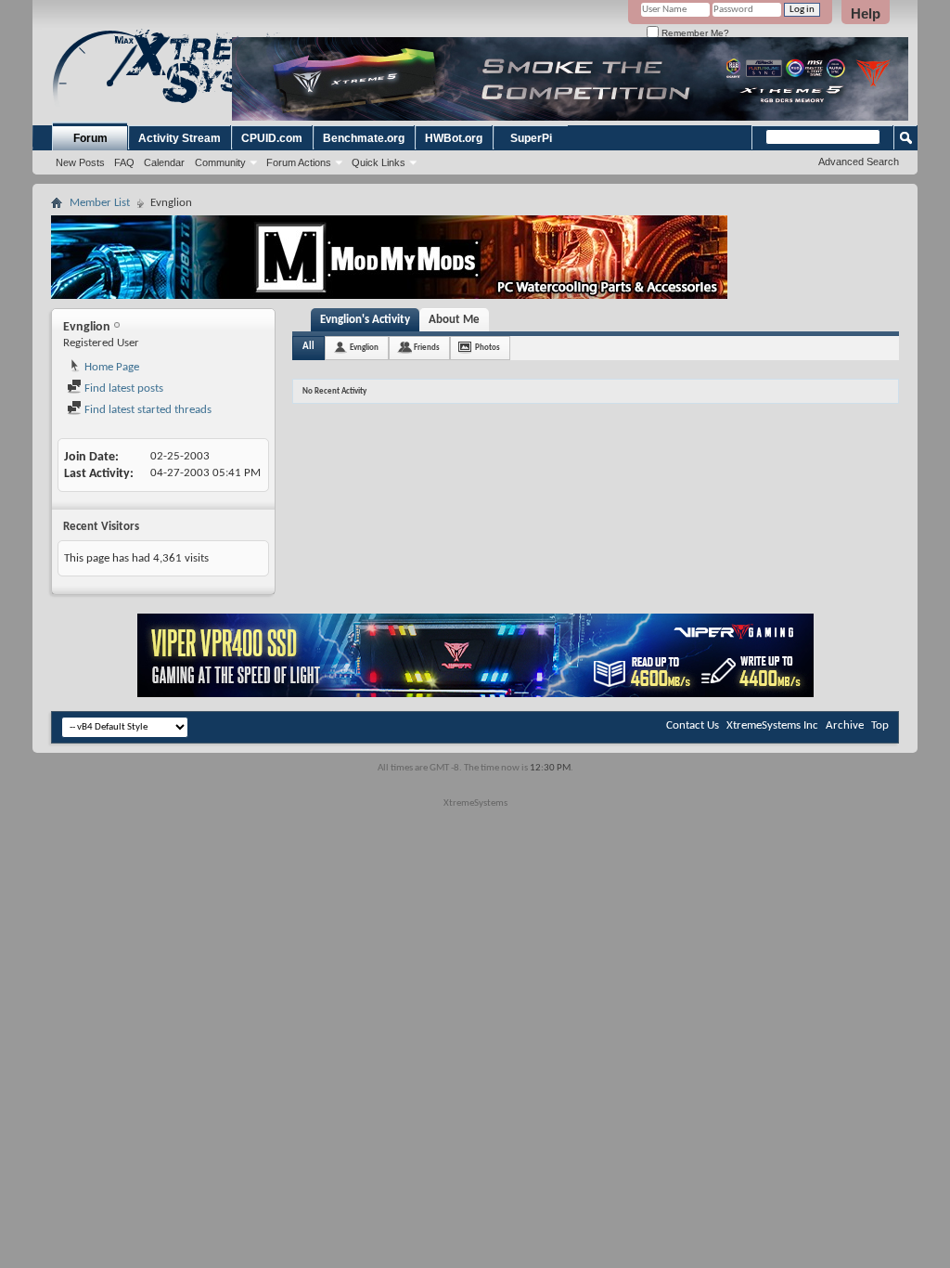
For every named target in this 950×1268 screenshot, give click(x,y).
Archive (845, 725)
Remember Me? (694, 33)
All (308, 347)
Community (220, 162)
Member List (100, 203)
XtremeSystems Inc (772, 725)
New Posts (80, 162)
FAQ (124, 162)
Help (865, 13)
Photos (487, 347)
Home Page (110, 367)
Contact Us (692, 725)
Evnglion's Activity (365, 320)
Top (880, 725)
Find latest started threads (147, 410)
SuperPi (531, 138)
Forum (90, 138)
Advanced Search (858, 161)
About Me (454, 320)
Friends (427, 347)
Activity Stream (179, 138)
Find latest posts (122, 388)
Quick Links (378, 162)
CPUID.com (271, 138)
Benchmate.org (363, 138)
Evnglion (364, 347)
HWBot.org (453, 138)
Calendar (164, 162)
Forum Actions (298, 162)
